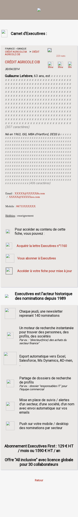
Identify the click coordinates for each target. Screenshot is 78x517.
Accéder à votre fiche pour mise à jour (44, 271)
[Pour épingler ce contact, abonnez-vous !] (70, 67)
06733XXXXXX (26, 206)
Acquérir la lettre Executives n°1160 (42, 246)
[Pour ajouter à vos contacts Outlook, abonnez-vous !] (60, 67)
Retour (39, 480)
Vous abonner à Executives (36, 258)
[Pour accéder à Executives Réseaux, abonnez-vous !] (50, 67)
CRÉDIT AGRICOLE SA (16, 52)
